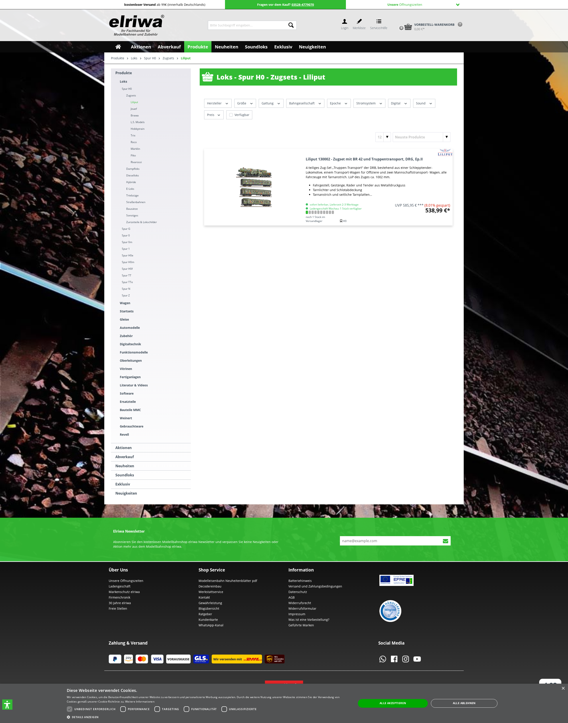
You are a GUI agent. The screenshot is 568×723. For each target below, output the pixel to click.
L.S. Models (138, 122)
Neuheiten (124, 465)
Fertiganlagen (130, 377)
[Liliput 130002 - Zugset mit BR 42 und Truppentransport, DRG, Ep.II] (254, 187)
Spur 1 (126, 249)
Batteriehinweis (300, 581)
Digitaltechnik (130, 344)
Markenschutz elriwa (124, 592)
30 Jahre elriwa (120, 603)
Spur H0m (128, 262)
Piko (133, 155)
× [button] (563, 688)
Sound (421, 103)
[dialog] (284, 703)
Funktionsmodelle (134, 352)
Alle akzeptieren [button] (393, 703)
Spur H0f (127, 269)
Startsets (127, 311)
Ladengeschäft (119, 586)
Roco (134, 142)
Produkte (123, 72)
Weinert (126, 418)
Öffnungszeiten (404, 4)
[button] (7, 704)
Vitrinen (126, 369)
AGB (291, 597)
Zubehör (126, 336)
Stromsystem (366, 103)
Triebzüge (132, 195)
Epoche (336, 103)
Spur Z (126, 295)
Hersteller (215, 103)
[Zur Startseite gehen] (136, 25)
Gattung (268, 103)
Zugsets (131, 95)
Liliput (134, 102)
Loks (123, 81)
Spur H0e (127, 255)
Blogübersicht (209, 608)
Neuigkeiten (126, 493)
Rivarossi (136, 162)
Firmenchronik (119, 597)
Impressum (296, 614)
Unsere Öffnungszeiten (126, 581)
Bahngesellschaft (302, 103)
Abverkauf (124, 456)
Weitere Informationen (139, 701)
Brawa (135, 115)
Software (127, 393)
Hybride (131, 182)
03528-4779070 (303, 4)
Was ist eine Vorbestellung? (308, 619)
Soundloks (124, 475)
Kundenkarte (208, 619)
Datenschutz (297, 592)
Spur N (126, 289)
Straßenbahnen (135, 202)
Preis (211, 115)
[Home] (118, 46)
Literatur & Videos (134, 385)
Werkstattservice (211, 592)
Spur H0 (127, 89)
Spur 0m (127, 242)
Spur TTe (127, 282)
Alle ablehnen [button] (464, 703)
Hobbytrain (137, 129)
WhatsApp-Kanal (211, 625)
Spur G (126, 229)
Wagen (125, 303)
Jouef (134, 109)
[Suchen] (291, 25)
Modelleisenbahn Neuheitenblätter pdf (228, 581)
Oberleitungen (131, 360)
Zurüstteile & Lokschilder (141, 222)
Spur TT (126, 275)
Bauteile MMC (130, 410)
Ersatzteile (128, 401)
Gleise (124, 319)
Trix (133, 135)
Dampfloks (133, 169)
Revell (124, 434)
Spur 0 (126, 235)
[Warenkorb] (396, 19)
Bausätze (132, 209)
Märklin (135, 149)
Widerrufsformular (302, 608)
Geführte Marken (301, 625)
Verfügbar (242, 115)
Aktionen (123, 447)
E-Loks (130, 189)
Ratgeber (205, 614)
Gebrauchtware (131, 426)
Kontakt (204, 597)
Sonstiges (132, 215)
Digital (396, 103)
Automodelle (130, 328)
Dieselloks (132, 175)
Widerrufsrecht (299, 603)
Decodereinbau (210, 586)
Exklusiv (122, 484)
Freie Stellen (118, 608)
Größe (242, 103)
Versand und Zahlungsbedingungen (315, 586)
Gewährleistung (210, 603)
